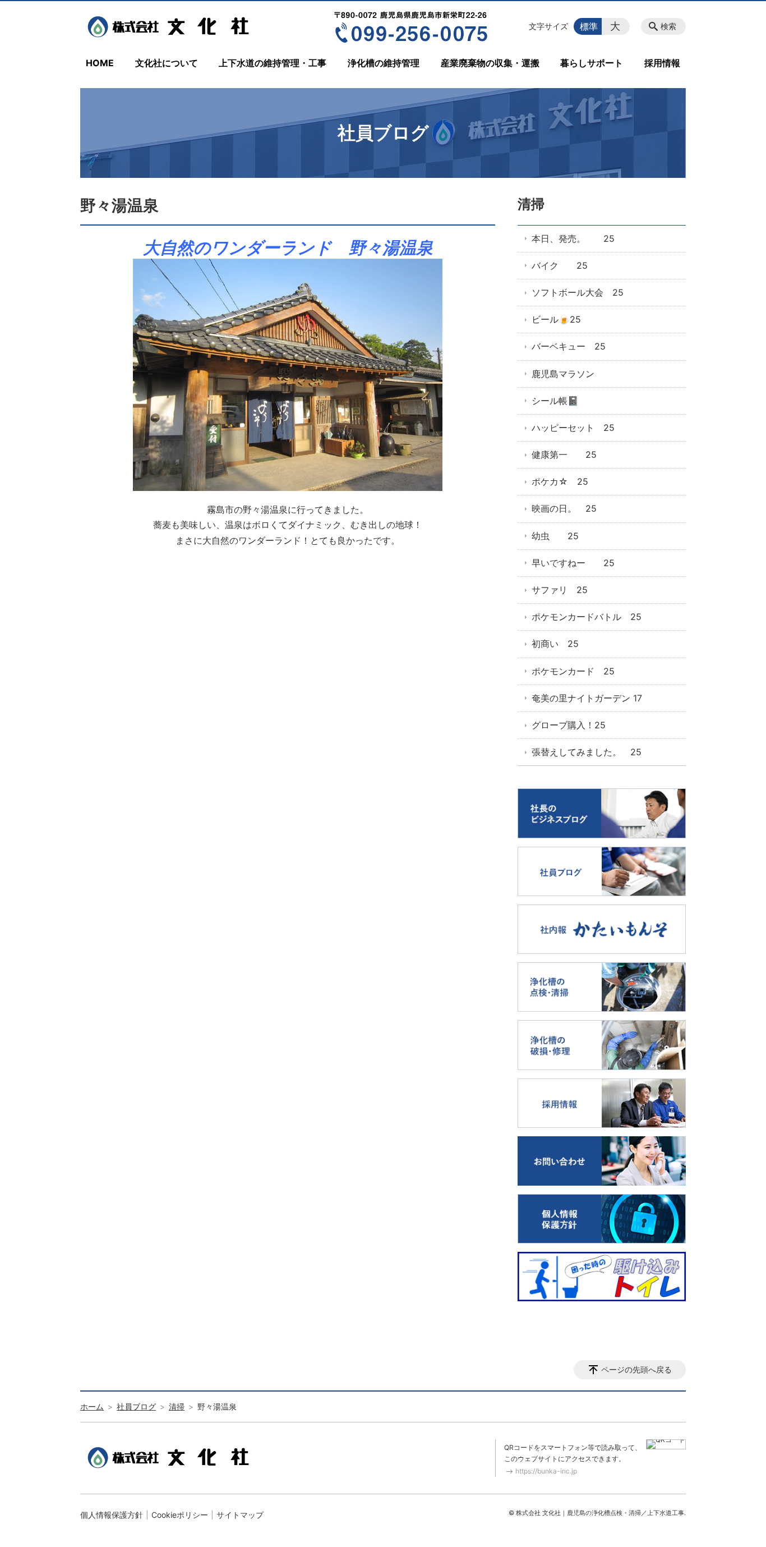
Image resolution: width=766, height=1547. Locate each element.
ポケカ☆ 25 (560, 481)
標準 (589, 26)
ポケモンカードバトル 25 (587, 616)
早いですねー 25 (573, 562)
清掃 (531, 204)
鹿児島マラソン (563, 373)
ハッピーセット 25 (573, 427)
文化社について (166, 62)
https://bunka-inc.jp (546, 1471)
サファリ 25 (560, 589)
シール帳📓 (555, 400)
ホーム (92, 1406)
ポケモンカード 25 (573, 671)
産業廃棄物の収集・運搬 (490, 62)
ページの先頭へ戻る (636, 1369)
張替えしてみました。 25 (587, 752)
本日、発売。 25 (573, 238)
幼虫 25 (555, 535)
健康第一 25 (564, 454)
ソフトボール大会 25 (578, 292)
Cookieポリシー (179, 1515)
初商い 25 (555, 643)
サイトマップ (240, 1515)
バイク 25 (560, 265)
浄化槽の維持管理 (383, 62)
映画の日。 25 (564, 508)
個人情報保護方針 (111, 1515)
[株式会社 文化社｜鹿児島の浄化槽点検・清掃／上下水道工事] (171, 26)
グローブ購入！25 (569, 725)
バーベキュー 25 (569, 346)
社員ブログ (136, 1406)
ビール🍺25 (556, 319)
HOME (100, 62)
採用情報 (662, 62)
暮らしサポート (591, 62)
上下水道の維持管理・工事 (272, 62)
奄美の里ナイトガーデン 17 (587, 698)
